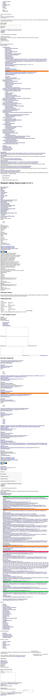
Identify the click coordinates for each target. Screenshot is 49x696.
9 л (3, 371)
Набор (1, 202)
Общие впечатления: (32, 345)
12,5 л (4, 373)
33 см (4, 421)
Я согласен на (12, 29)
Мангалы (5, 617)
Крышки (4, 621)
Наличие (2, 209)
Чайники (2, 317)
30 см (4, 419)
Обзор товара (3, 201)
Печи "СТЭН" (3, 156)
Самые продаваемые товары (6, 493)
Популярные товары (7, 146)
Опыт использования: (4, 320)
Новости (4, 5)
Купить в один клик (14, 683)
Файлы (1, 210)
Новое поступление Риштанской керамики (14, 159)
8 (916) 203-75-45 (3, 661)
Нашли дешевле (11, 247)
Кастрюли (5, 605)
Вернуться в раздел (4, 199)
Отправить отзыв (43, 355)
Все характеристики (4, 226)
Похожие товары (3, 208)
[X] (6, 252)
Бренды (4, 3)
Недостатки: (2, 345)
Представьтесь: (26, 355)
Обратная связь (3, 660)
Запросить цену (11, 693)
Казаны (4, 604)
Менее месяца (6, 324)
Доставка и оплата (6, 1)
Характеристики (3, 205)
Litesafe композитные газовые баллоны (13, 158)
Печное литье (5, 623)
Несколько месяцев (7, 325)
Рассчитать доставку (14, 248)
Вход (4, 9)
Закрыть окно (3, 38)
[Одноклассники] (3, 252)
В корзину (2, 283)
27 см (4, 420)
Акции (4, 2)
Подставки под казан (7, 613)
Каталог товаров (3, 45)
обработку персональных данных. (14, 29)
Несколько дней (6, 322)
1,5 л (4, 221)
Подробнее (7, 67)
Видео (1, 211)
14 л (4, 372)
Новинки (5, 145)
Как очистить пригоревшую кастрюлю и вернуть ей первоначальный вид (15, 167)
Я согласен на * (12, 682)
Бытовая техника (6, 625)
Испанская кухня (6, 627)
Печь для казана (6, 612)
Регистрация (5, 11)
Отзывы (2, 207)
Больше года (5, 323)
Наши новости (3, 152)
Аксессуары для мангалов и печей (10, 618)
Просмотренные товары (5, 494)
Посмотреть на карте (20, 656)
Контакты (5, 7)
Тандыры (5, 619)
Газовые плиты (6, 614)
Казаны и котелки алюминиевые (9, 607)
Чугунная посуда (6, 606)
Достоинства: (3, 336)
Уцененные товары (7, 150)
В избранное (7, 70)
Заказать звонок (10, 16)
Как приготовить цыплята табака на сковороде (10, 171)
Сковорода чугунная (7, 608)
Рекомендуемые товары (7, 148)
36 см (4, 423)
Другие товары (29, 310)
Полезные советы (6, 4)
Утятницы (5, 622)
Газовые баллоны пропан (8, 626)
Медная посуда (6, 610)
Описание (2, 204)
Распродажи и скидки (7, 147)
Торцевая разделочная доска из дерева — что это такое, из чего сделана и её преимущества (19, 162)
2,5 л (4, 222)
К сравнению (10, 366)
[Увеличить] (8, 212)
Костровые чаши (6, 628)
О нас (4, 6)
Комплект (2, 203)
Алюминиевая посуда (7, 620)
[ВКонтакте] (1, 252)
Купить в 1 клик (8, 68)
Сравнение (14, 68)
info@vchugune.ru (37, 652)
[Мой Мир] (4, 252)
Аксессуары (2, 206)
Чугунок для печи (6, 611)
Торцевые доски (6, 616)
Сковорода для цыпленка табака (9, 609)
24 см (4, 422)
